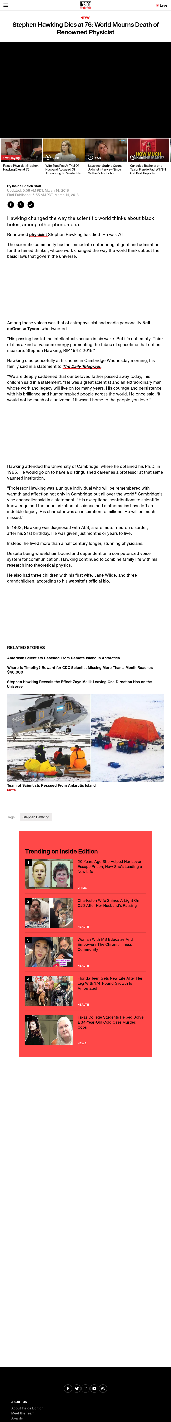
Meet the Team (22, 1413)
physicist (38, 234)
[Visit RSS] (103, 1389)
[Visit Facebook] (68, 1389)
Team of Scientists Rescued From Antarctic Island (51, 785)
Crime (82, 887)
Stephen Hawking (36, 817)
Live (164, 5)
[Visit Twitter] (77, 1389)
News (85, 17)
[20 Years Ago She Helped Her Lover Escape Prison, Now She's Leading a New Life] (85, 874)
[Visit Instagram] (85, 1389)
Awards (17, 1418)
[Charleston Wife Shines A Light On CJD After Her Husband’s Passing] (85, 913)
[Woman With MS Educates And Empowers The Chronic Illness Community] (85, 952)
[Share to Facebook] (11, 205)
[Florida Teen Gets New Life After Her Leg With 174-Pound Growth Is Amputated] (85, 991)
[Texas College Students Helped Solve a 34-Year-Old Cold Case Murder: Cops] (85, 1030)
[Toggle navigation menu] (5, 5)
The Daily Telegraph (82, 366)
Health (83, 926)
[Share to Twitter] (21, 205)
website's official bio (89, 581)
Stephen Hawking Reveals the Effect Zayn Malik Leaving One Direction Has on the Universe (79, 684)
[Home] (85, 5)
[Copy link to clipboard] (31, 205)
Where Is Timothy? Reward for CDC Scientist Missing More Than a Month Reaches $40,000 (80, 669)
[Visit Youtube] (94, 1389)
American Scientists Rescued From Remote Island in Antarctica (63, 658)
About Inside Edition (27, 1408)
